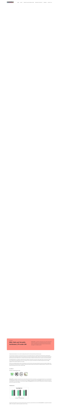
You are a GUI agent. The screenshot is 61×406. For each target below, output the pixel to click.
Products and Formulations (29, 2)
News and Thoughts (38, 2)
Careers (45, 2)
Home (18, 2)
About (21, 2)
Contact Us (50, 2)
